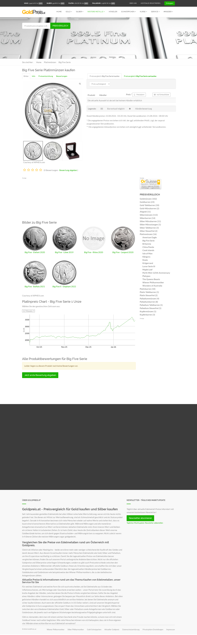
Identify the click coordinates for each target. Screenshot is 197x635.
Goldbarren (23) (147, 202)
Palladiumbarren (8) (149, 302)
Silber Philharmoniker (76, 629)
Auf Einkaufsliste (162, 95)
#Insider (168, 12)
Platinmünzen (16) (148, 234)
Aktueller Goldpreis (111, 629)
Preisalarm (140, 95)
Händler (113, 12)
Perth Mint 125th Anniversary (156, 273)
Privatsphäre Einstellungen (153, 629)
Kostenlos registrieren (150, 3)
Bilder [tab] (26, 76)
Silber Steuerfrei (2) (148, 231)
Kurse (143, 12)
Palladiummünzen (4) (149, 298)
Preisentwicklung (45, 76)
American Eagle (149, 237)
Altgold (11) (145, 211)
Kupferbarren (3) (147, 314)
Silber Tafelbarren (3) (149, 228)
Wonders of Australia (152, 285)
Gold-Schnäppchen (94, 629)
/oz (33, 3)
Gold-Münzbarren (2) (149, 208)
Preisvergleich (60, 26)
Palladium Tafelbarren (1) (151, 305)
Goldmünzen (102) (148, 199)
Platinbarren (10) (147, 289)
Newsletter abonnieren (140, 518)
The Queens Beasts (151, 279)
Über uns (133, 3)
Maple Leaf (147, 269)
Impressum (170, 629)
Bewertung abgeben (68, 170)
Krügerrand (147, 263)
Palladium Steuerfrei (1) (150, 308)
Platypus (146, 276)
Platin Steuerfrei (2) (149, 295)
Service (155, 12)
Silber (79, 12)
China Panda (148, 247)
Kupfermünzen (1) (148, 311)
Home (59, 12)
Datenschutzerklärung (131, 629)
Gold (68, 12)
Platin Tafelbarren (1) (149, 292)
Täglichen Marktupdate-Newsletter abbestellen (145, 523)
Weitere (95, 12)
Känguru (146, 256)
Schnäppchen (128, 12)
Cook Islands (148, 250)
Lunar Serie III (148, 266)
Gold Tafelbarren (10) (149, 205)
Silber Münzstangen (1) (150, 224)
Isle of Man (147, 253)
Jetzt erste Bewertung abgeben (40, 375)
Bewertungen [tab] (61, 76)
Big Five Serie (148, 240)
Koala (145, 260)
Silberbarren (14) (147, 218)
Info (33, 76)
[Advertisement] (124, 38)
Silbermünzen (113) (149, 215)
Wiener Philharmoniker (153, 282)
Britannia (146, 244)
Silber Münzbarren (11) (150, 221)
